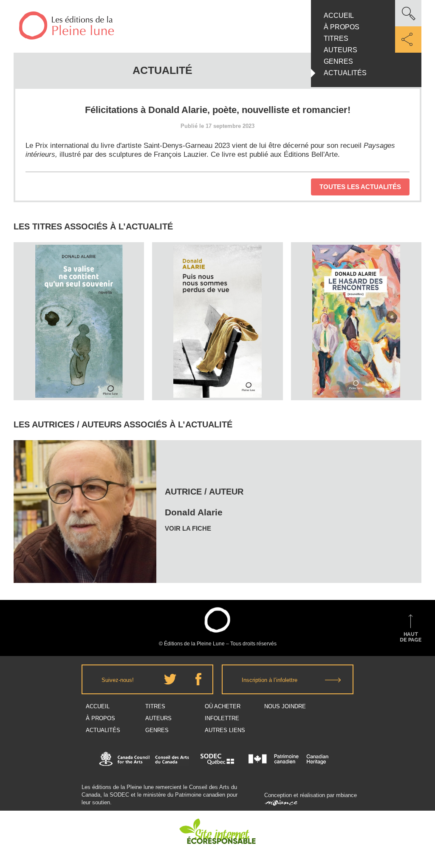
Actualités (345, 72)
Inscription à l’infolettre (269, 680)
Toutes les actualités (360, 186)
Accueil (339, 15)
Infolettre (222, 718)
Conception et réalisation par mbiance (310, 795)
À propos (341, 27)
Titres (336, 38)
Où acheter (222, 706)
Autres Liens (225, 730)
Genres (338, 61)
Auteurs (340, 50)
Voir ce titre (79, 384)
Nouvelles (217, 302)
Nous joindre (285, 706)
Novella (79, 302)
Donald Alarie (78, 286)
